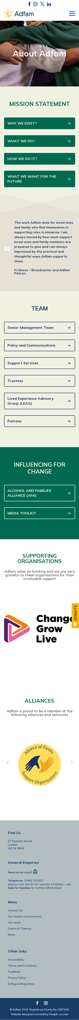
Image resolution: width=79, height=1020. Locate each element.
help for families (19, 888)
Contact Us (15, 910)
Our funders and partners (24, 916)
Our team (14, 922)
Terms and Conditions (22, 965)
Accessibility (16, 959)
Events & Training (19, 928)
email (28, 872)
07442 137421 (33, 880)
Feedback (14, 971)
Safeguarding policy (21, 984)
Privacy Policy (17, 977)
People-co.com (58, 1014)
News (11, 934)
